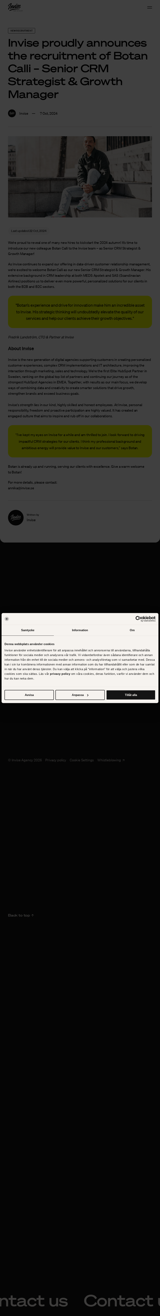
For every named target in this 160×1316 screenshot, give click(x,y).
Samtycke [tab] (28, 630)
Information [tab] (80, 630)
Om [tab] (132, 630)
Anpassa (78, 695)
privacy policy (60, 673)
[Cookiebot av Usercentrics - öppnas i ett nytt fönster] (138, 619)
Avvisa (29, 695)
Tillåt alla (131, 695)
